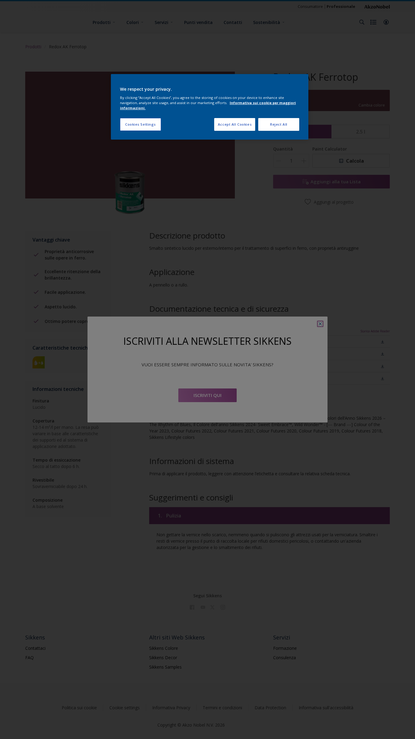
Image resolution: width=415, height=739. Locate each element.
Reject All (278, 124)
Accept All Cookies (235, 124)
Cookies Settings (140, 124)
